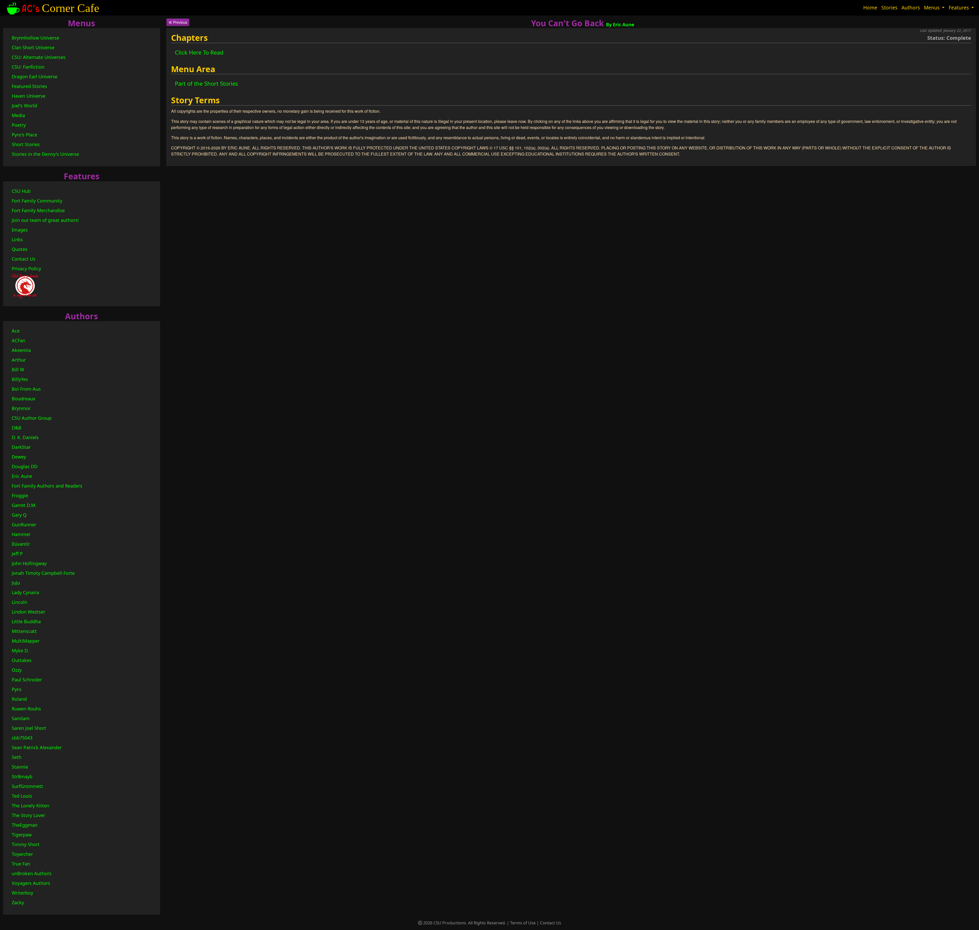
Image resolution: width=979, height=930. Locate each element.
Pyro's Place (24, 135)
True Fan (21, 864)
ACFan (18, 340)
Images (20, 230)
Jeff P (17, 554)
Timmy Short (26, 844)
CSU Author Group (31, 418)
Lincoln (19, 602)
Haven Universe (28, 96)
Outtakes (22, 660)
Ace (16, 331)
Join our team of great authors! (45, 220)
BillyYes (20, 379)
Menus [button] (932, 7)
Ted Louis (22, 796)
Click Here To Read (199, 52)
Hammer (21, 534)
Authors (910, 7)
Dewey (19, 457)
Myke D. (20, 650)
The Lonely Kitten (30, 805)
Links (17, 239)
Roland (19, 699)
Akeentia (21, 350)
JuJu (16, 583)
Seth (16, 757)
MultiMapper (26, 641)
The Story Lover (28, 815)
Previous (179, 22)
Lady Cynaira (25, 592)
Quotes (20, 249)
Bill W (18, 369)
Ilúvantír (21, 544)
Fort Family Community (37, 201)
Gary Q (19, 515)
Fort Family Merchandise (38, 210)
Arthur (19, 360)
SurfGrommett (27, 786)
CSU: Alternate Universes (39, 57)
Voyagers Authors (31, 883)
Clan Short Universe (33, 47)
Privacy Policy (26, 268)
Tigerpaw (22, 835)
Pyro (16, 689)
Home (870, 7)
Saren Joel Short (29, 728)
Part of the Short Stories (206, 83)
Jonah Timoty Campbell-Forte (43, 573)
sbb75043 (22, 738)
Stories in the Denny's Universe (45, 154)
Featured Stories (29, 86)
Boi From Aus (26, 389)
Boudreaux (23, 399)
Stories (889, 7)
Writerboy (22, 893)
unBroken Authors (31, 873)
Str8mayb (22, 776)
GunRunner (24, 524)
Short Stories (26, 144)
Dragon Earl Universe (34, 76)
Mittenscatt (24, 631)
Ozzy (17, 670)
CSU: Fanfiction (28, 67)
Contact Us (23, 259)
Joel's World (24, 106)
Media (18, 115)
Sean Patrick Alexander (37, 747)
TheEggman (24, 825)
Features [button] (959, 7)
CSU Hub (21, 191)
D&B (16, 428)
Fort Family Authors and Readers (47, 486)
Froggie (20, 495)
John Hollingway (29, 563)
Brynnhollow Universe (35, 38)
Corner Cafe (70, 8)
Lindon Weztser (28, 612)
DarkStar (21, 447)
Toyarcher (22, 854)
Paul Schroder (27, 680)
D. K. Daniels (25, 437)
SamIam (21, 718)
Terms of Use (523, 923)
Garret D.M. (24, 505)
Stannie (20, 767)
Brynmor (21, 408)
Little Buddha (26, 621)
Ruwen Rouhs (26, 709)
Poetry (19, 125)
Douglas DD (24, 466)
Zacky (18, 902)
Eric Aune (22, 476)
